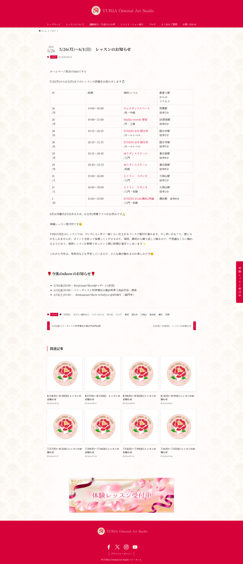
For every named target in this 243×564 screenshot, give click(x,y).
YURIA (66, 314)
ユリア (119, 314)
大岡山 (144, 314)
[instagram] (125, 546)
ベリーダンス (98, 314)
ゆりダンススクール (135, 153)
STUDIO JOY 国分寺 (136, 131)
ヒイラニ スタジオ (135, 176)
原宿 (127, 314)
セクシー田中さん (81, 314)
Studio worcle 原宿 (135, 119)
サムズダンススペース (137, 108)
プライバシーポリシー (121, 553)
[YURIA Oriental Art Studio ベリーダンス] (121, 10)
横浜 (160, 314)
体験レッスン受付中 (240, 282)
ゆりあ (110, 314)
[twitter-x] (117, 546)
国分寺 (135, 314)
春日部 (153, 314)
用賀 (167, 314)
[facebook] (108, 546)
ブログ (53, 57)
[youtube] (134, 546)
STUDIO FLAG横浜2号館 (139, 199)
